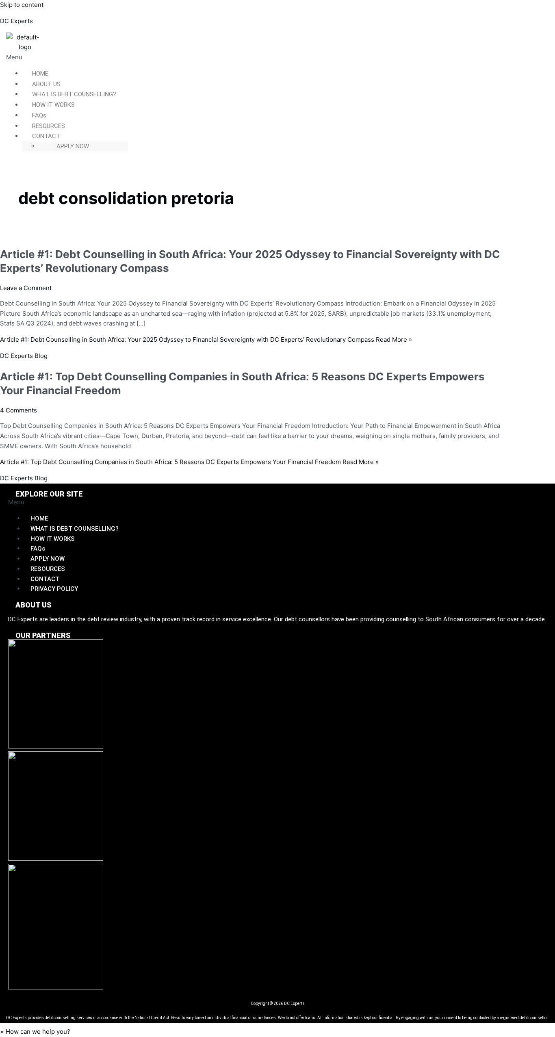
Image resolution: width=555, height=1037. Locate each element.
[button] (236, 57)
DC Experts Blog (24, 356)
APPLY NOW (72, 146)
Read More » (206, 339)
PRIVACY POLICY (54, 588)
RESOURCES (48, 126)
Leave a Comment (26, 288)
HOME (40, 73)
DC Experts (16, 21)
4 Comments (18, 410)
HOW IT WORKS (53, 104)
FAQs (39, 115)
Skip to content (21, 5)
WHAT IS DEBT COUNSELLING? (74, 94)
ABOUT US (46, 84)
